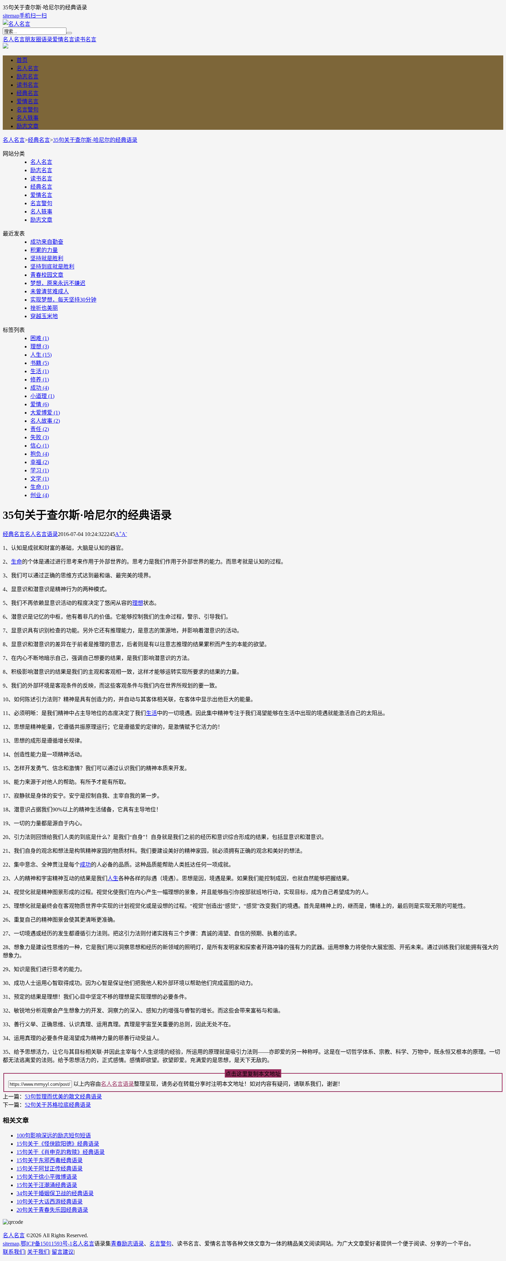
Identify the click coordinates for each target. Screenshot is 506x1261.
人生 (41, 355)
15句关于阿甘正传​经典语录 (50, 1168)
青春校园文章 (46, 275)
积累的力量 (44, 250)
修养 (39, 379)
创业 (39, 495)
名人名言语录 (41, 534)
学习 (39, 470)
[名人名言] (16, 24)
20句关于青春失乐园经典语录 (52, 1210)
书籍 (39, 363)
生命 (39, 487)
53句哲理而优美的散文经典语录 (63, 1097)
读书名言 (85, 39)
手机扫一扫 (33, 16)
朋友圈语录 (38, 39)
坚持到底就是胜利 (52, 267)
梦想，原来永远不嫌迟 (57, 283)
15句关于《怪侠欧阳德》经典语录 (58, 1144)
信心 (39, 446)
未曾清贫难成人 (49, 291)
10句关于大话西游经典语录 (50, 1202)
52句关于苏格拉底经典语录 (58, 1105)
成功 (39, 388)
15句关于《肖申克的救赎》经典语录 (61, 1152)
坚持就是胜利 (46, 258)
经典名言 (28, 93)
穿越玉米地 (44, 316)
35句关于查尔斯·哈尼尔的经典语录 (95, 140)
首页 (22, 60)
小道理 (42, 396)
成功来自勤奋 (46, 242)
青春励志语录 (127, 1244)
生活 (39, 371)
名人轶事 (28, 118)
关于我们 (38, 1252)
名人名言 (14, 39)
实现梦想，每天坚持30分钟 (63, 300)
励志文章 (28, 126)
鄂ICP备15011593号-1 (46, 1244)
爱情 (39, 404)
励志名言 (28, 77)
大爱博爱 (45, 413)
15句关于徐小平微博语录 (47, 1177)
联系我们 (14, 1252)
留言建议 (63, 1252)
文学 (39, 479)
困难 (39, 338)
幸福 (39, 462)
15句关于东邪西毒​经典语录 (50, 1160)
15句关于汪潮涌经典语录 (47, 1185)
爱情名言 (63, 39)
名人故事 (45, 421)
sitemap (11, 16)
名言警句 (28, 110)
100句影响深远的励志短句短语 (54, 1135)
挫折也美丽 (44, 308)
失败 (39, 437)
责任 (39, 429)
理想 (39, 346)
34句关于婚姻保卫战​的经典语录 (55, 1193)
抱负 (39, 454)
